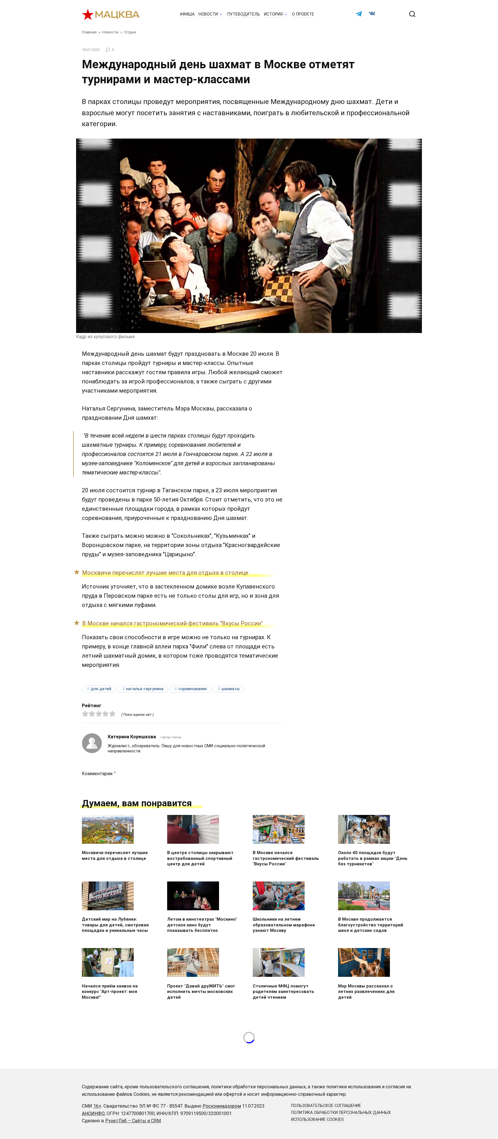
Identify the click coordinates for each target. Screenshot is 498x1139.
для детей (101, 688)
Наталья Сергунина (144, 688)
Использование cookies (317, 1119)
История (273, 14)
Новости (208, 14)
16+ (97, 1106)
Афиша (187, 14)
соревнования (192, 688)
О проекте (303, 14)
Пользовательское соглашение (326, 1105)
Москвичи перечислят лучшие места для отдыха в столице (165, 572)
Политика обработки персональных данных (341, 1112)
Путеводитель (243, 14)
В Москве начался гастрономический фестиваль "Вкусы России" (172, 623)
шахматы (230, 688)
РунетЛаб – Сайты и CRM (133, 1120)
